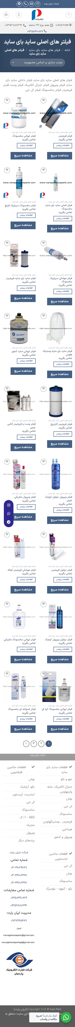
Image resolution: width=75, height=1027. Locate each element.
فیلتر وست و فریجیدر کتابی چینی (21, 425)
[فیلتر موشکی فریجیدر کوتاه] (19, 547)
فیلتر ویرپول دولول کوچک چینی (58, 498)
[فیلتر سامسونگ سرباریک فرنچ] (19, 182)
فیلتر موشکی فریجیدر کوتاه (22, 570)
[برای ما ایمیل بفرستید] (31, 4)
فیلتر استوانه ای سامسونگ (22, 709)
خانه (67, 50)
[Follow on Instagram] (37, 4)
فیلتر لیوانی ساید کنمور (24, 351)
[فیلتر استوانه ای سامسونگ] (19, 686)
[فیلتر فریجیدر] (55, 113)
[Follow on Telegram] (19, 4)
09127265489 (19, 921)
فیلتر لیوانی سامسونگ (24, 136)
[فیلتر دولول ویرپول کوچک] (55, 616)
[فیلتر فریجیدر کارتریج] (55, 401)
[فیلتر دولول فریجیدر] (55, 547)
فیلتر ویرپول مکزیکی (25, 497)
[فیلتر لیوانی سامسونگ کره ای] (55, 686)
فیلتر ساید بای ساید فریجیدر (21, 278)
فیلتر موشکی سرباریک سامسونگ (61, 280)
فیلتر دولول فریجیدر (61, 570)
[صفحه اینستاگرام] (8, 505)
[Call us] (25, 4)
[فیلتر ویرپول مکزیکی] (19, 474)
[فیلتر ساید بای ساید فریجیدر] (19, 255)
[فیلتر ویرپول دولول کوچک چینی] (55, 474)
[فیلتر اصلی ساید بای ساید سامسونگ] (55, 182)
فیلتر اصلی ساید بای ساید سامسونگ (58, 207)
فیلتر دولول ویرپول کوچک (58, 639)
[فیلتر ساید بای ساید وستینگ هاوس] (55, 328)
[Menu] (69, 15)
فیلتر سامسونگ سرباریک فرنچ (20, 205)
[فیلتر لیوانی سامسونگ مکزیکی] (19, 616)
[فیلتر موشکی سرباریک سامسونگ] (55, 255)
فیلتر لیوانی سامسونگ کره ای (57, 709)
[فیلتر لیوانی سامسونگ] (19, 113)
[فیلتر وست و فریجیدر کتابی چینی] (19, 401)
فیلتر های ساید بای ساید (44, 50)
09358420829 (35, 32)
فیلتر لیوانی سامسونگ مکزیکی (20, 639)
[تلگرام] (8, 522)
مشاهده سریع (59, 155)
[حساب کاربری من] (19, 15)
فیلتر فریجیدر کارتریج (61, 424)
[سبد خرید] (6, 15)
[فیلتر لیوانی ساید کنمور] (19, 328)
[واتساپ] (8, 513)
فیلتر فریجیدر (65, 136)
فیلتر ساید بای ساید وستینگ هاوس (57, 353)
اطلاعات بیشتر (62, 145)
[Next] (26, 743)
